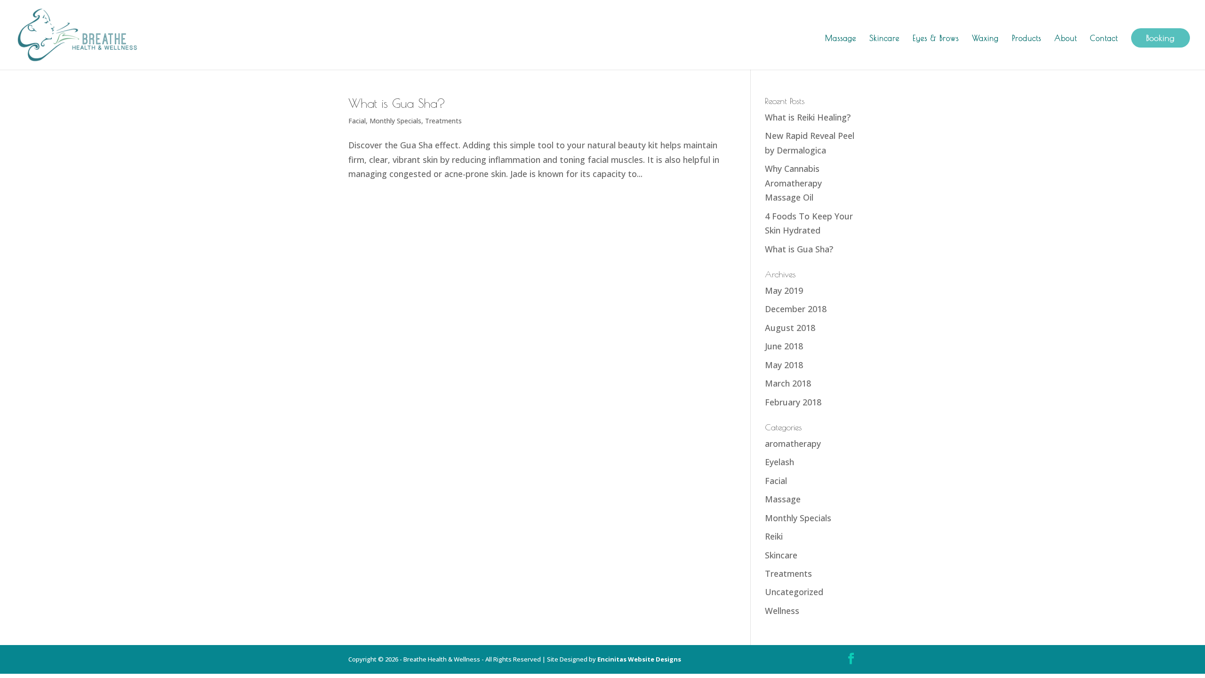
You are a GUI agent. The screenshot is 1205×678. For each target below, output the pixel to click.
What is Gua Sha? (396, 103)
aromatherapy (793, 443)
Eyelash (779, 462)
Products (1026, 38)
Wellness (782, 610)
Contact (1104, 38)
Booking (1160, 38)
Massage (840, 38)
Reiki (774, 536)
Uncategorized (794, 591)
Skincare (884, 38)
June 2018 (784, 346)
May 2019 (784, 290)
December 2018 (796, 309)
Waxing (985, 38)
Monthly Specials (395, 120)
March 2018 (788, 383)
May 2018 (784, 365)
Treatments (443, 120)
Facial (357, 120)
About (1065, 38)
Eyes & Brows (936, 38)
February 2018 (793, 402)
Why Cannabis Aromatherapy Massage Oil (793, 183)
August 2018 (790, 327)
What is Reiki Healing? (808, 117)
